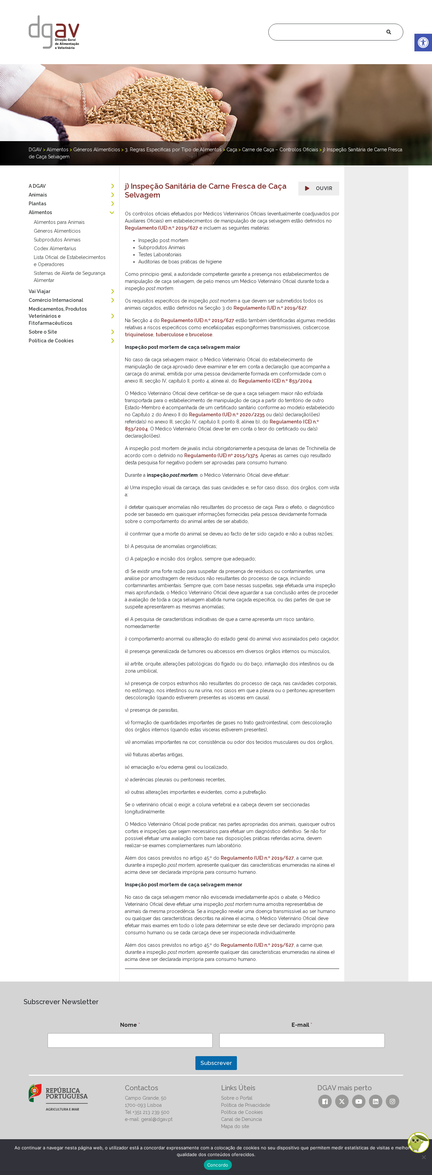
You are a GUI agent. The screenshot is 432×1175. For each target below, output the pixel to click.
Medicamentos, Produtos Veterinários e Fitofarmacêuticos (58, 316)
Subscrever (216, 1063)
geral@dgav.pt (156, 1119)
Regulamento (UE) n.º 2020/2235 (227, 414)
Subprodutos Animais (57, 239)
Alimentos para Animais (59, 222)
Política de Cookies (51, 340)
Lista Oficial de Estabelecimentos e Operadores (70, 261)
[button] (423, 42)
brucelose (200, 334)
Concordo (217, 1165)
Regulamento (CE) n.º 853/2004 (275, 381)
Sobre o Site (43, 332)
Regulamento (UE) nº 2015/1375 (221, 455)
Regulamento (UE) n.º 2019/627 (161, 228)
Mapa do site (235, 1126)
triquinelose (139, 334)
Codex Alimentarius (55, 248)
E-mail (302, 1025)
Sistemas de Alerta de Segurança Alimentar (69, 276)
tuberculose (170, 334)
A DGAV (37, 186)
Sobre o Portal (236, 1098)
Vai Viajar (39, 291)
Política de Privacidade (245, 1105)
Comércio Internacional (56, 300)
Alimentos (40, 212)
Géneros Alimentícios (57, 231)
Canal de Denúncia (241, 1119)
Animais (38, 195)
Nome (130, 1025)
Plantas (37, 203)
